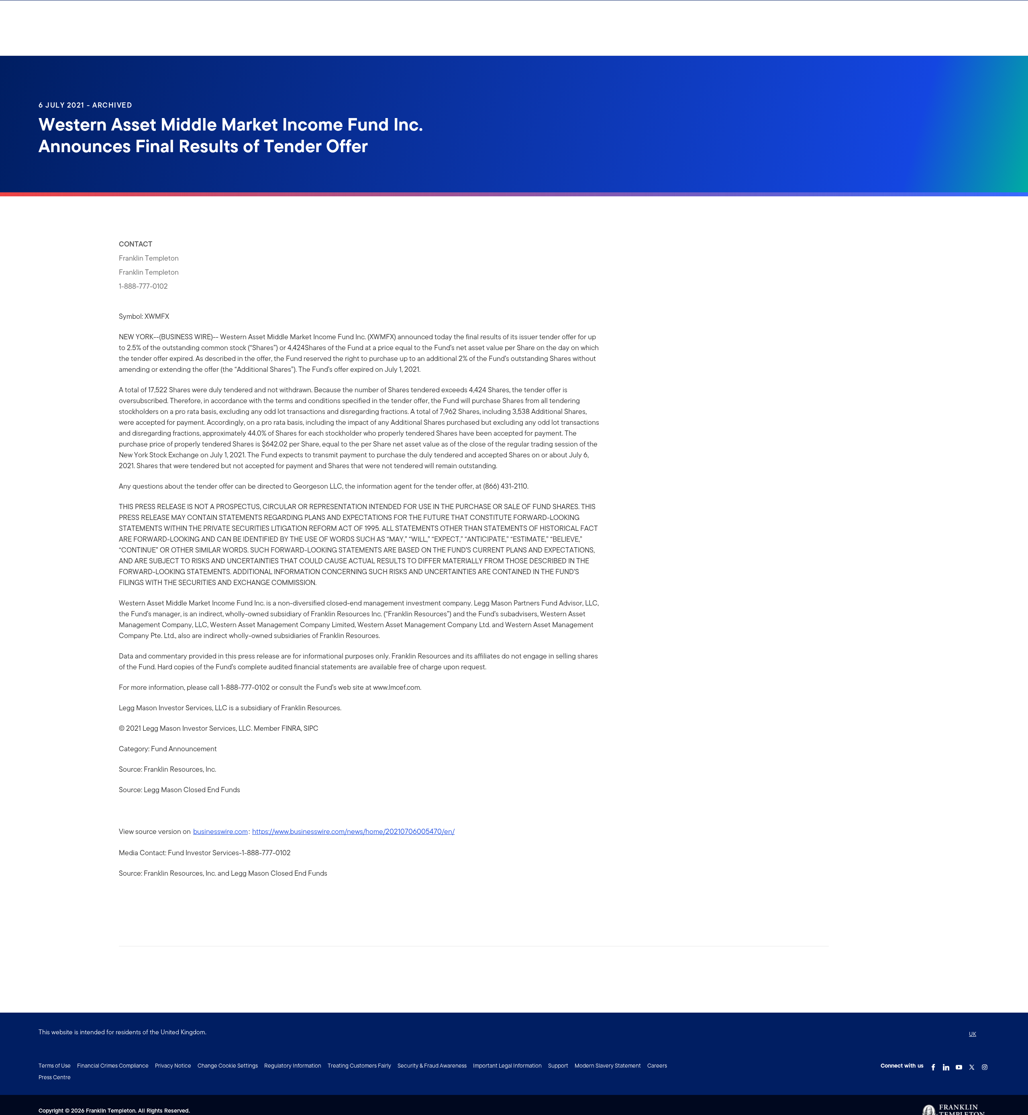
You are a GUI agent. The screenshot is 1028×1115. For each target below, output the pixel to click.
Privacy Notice (173, 1066)
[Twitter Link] (971, 1065)
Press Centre (55, 1077)
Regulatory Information (292, 1066)
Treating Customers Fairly (359, 1066)
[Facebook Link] (933, 1065)
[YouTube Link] (959, 1065)
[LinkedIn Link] (946, 1065)
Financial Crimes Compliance (113, 1066)
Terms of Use (55, 1066)
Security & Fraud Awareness (432, 1066)
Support (558, 1066)
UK (972, 1034)
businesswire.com (220, 831)
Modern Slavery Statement (608, 1066)
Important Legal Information (507, 1066)
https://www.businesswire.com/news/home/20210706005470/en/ (353, 831)
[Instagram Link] (984, 1065)
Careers (657, 1066)
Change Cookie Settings (228, 1066)
